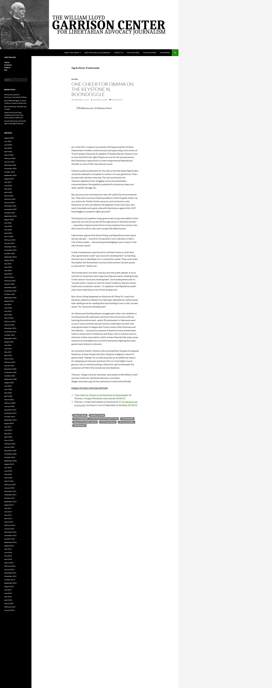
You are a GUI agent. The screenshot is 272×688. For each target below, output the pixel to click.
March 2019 (8, 440)
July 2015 (7, 590)
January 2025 (9, 202)
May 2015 (8, 597)
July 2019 (7, 427)
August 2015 (9, 586)
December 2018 (10, 450)
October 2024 (9, 213)
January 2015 (9, 610)
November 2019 (10, 413)
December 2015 (10, 573)
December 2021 (10, 328)
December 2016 (10, 532)
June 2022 (8, 308)
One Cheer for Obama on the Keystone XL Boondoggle (102, 89)
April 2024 (8, 233)
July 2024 (7, 223)
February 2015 (9, 607)
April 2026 (8, 151)
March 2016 (8, 563)
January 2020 (9, 406)
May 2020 (8, 393)
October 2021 (9, 335)
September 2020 (10, 379)
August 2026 (9, 138)
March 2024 (8, 236)
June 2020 (8, 389)
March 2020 (8, 400)
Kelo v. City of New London (85, 422)
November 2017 (10, 495)
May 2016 (8, 556)
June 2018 (8, 471)
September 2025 (10, 175)
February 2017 (9, 525)
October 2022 (9, 294)
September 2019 (10, 420)
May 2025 (8, 189)
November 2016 (10, 535)
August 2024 (9, 219)
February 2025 (9, 199)
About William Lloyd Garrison (97, 53)
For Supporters (149, 53)
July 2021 (7, 345)
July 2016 (7, 549)
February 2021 (9, 362)
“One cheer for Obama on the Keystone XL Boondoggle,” (101, 395)
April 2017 (8, 518)
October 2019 (9, 416)
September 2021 (10, 338)
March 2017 (8, 522)
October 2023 (9, 253)
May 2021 (8, 352)
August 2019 (9, 423)
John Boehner (127, 419)
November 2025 (10, 168)
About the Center (71, 53)
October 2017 (9, 498)
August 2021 (9, 342)
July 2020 (7, 386)
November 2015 (10, 576)
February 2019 (9, 444)
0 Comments (117, 100)
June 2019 (8, 430)
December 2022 (10, 287)
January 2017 (9, 529)
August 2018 (9, 464)
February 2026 (9, 158)
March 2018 (8, 481)
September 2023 (10, 257)
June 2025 (8, 185)
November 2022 (10, 291)
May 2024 (8, 230)
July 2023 (7, 264)
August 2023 (9, 260)
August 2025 (9, 179)
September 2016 (10, 542)
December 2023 (10, 247)
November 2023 (10, 250)
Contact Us (118, 53)
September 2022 (10, 298)
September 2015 (10, 583)
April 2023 (8, 274)
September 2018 (10, 461)
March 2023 (8, 277)
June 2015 (8, 593)
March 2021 (8, 359)
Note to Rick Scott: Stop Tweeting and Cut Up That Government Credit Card (13, 115)
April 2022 (8, 315)
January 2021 (9, 366)
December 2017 (10, 491)
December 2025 (10, 165)
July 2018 (7, 467)
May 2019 (8, 433)
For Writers (165, 53)
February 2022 (9, 321)
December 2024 (10, 206)
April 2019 (8, 437)
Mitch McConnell (126, 422)
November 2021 (10, 332)
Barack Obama (80, 415)
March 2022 (8, 318)
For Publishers (133, 53)
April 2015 (8, 600)
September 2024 (10, 216)
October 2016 (9, 539)
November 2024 (10, 209)
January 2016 (9, 569)
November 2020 (10, 372)
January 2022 (9, 325)
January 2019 (9, 447)
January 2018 (9, 488)
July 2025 (7, 182)
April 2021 (8, 355)
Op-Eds (74, 79)
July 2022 (7, 304)
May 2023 (8, 270)
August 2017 (9, 505)
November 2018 (10, 454)
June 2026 (8, 145)
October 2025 (9, 172)
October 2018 (9, 457)
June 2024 (8, 226)
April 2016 (8, 559)
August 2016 (9, 546)
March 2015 (8, 603)
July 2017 (7, 508)
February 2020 (9, 403)
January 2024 (9, 243)
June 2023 (8, 267)
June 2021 (8, 349)
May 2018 (8, 474)
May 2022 (8, 311)
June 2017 (8, 512)
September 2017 (10, 501)
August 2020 (9, 383)
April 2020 (8, 396)
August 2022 (9, 301)
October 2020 (9, 376)
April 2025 (8, 192)
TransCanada (80, 425)
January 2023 (9, 284)
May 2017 (8, 515)
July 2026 (7, 141)
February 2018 (9, 484)
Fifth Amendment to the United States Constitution (96, 419)
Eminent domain (97, 415)
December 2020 (10, 369)
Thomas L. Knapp (100, 100)
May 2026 (8, 148)
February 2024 (9, 240)
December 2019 (10, 410)
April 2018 (8, 478)
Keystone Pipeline (108, 422)
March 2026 (8, 155)
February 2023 (9, 281)
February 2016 (9, 566)
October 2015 (9, 580)
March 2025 (8, 196)
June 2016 (8, 552)
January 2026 (9, 162)
